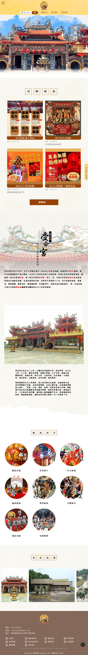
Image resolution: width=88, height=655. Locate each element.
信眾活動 (12, 642)
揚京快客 (36, 653)
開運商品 (51, 642)
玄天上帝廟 (24, 648)
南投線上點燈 (63, 648)
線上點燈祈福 (33, 642)
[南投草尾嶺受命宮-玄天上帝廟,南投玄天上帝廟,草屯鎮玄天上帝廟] (44, 6)
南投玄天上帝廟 (34, 648)
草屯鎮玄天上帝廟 (45, 648)
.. (51, 653)
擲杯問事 (12, 645)
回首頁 (11, 638)
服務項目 (51, 638)
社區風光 (31, 645)
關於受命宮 (32, 638)
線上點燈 (55, 648)
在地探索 (70, 642)
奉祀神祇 (70, 638)
